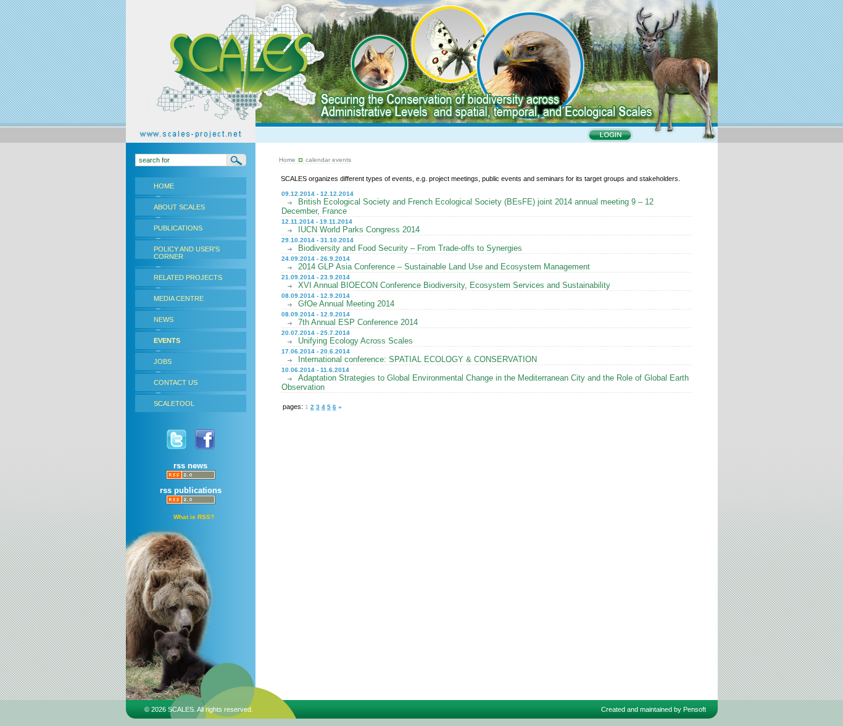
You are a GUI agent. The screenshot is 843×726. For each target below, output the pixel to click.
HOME (164, 186)
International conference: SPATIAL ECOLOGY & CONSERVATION (417, 359)
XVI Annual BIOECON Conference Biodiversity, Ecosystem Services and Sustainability (454, 285)
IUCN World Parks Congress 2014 (359, 229)
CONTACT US (175, 382)
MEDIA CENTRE (179, 298)
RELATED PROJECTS (188, 277)
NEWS (163, 319)
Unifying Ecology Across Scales (355, 340)
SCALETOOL (174, 403)
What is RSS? (193, 516)
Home (287, 159)
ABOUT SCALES (179, 207)
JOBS (163, 361)
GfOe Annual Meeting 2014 (346, 303)
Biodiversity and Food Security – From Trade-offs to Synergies (410, 248)
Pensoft (694, 709)
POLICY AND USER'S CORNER (187, 252)
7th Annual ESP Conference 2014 (358, 322)
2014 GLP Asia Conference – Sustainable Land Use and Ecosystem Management (444, 266)
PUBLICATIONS (178, 228)
